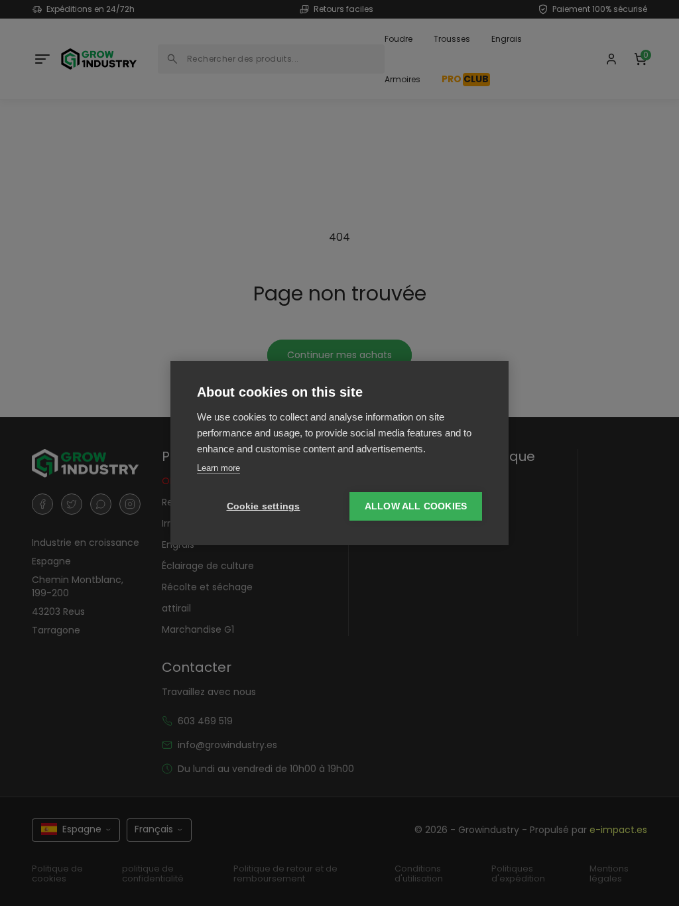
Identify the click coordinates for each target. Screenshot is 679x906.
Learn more (218, 468)
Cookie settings (263, 506)
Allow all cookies (416, 506)
